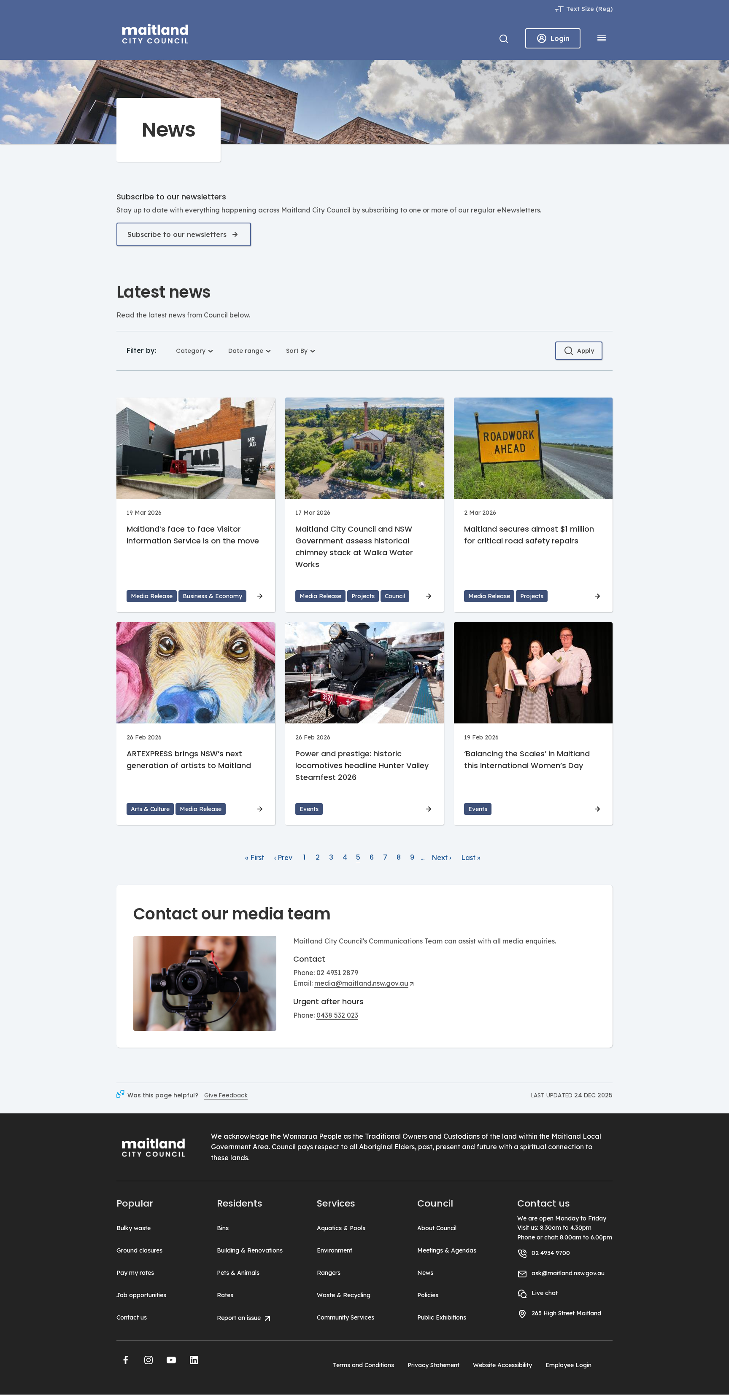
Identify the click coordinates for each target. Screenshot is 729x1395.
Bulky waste (133, 1228)
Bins (223, 1228)
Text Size (580, 9)
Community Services (345, 1317)
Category (190, 351)
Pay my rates (135, 1273)
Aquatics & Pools (341, 1228)
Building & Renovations (250, 1250)
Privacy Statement (433, 1365)
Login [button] (560, 38)
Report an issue (239, 1318)
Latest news (163, 292)
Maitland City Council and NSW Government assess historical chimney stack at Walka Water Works (354, 547)
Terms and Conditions (363, 1365)
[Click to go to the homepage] (155, 32)
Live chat (545, 1293)
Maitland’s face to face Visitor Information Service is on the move (193, 535)
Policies (427, 1295)
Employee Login (568, 1365)
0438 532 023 (337, 1015)
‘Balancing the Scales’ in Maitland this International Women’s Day (527, 759)
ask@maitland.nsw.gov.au (568, 1273)
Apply (585, 351)
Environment (334, 1250)
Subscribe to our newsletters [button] (177, 234)
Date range (245, 351)
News (425, 1273)
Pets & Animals (238, 1273)
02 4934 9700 (551, 1253)
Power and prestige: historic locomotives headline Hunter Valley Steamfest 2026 (362, 765)
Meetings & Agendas (446, 1250)
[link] (254, 857)
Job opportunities (141, 1295)
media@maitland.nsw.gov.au (361, 983)
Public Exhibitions (441, 1317)
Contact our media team (232, 914)
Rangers (328, 1273)
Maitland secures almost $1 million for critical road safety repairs (529, 535)
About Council (436, 1228)
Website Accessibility (502, 1365)
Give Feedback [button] (226, 1095)
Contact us (131, 1317)
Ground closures (139, 1250)
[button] (125, 1360)
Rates (225, 1295)
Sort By (297, 351)
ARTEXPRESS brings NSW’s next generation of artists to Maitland (189, 759)
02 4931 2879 (337, 972)
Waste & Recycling (343, 1295)
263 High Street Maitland (566, 1313)
